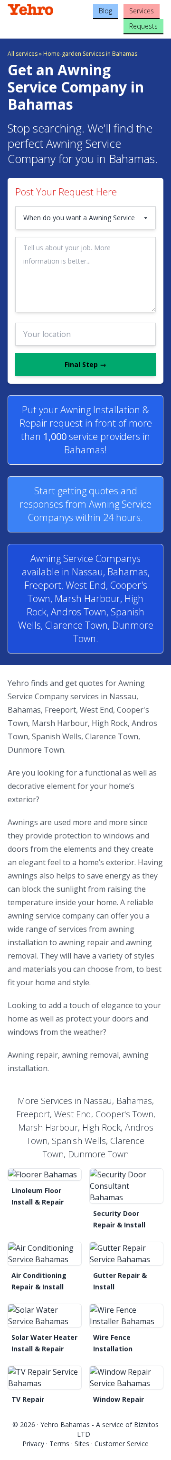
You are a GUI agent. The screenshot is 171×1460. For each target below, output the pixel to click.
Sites (82, 1443)
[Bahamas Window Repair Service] (126, 1377)
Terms (59, 1443)
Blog (105, 10)
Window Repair (118, 1399)
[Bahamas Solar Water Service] (45, 1315)
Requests (143, 26)
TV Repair (27, 1399)
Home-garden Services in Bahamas (90, 54)
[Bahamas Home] (33, 9)
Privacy (33, 1443)
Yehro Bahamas (65, 1424)
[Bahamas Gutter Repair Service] (126, 1254)
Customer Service (122, 1443)
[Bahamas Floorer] (45, 1174)
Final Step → (85, 364)
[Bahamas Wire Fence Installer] (126, 1315)
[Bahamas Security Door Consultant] (126, 1186)
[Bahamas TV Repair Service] (45, 1377)
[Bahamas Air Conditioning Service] (45, 1254)
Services (141, 10)
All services (23, 54)
